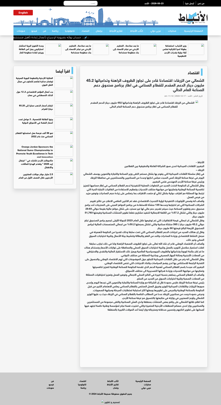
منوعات (21, 31)
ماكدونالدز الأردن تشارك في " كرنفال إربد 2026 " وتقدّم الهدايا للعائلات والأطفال (36, 163)
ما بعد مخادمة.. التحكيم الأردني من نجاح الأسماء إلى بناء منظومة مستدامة (126, 48)
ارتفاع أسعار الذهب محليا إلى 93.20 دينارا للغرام (36, 107)
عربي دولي (155, 31)
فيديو (34, 31)
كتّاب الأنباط (136, 31)
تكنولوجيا (70, 31)
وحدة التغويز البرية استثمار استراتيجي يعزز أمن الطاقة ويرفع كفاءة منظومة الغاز (31, 48)
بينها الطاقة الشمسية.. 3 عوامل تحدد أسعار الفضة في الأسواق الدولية (35, 120)
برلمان (99, 31)
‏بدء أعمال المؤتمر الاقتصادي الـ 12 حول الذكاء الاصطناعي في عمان (35, 93)
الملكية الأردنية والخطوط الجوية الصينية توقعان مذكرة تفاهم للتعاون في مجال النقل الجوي (34, 81)
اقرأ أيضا (63, 70)
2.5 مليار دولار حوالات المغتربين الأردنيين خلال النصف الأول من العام (36, 175)
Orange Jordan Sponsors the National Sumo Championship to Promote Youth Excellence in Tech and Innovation (34, 151)
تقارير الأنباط (115, 31)
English (23, 12)
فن (44, 31)
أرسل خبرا (189, 3)
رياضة (55, 31)
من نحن (201, 3)
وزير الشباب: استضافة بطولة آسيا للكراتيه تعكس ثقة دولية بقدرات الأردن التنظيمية (174, 50)
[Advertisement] (144, 135)
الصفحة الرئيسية (193, 31)
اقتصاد (85, 31)
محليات (172, 31)
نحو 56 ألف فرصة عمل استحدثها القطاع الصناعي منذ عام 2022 (34, 134)
